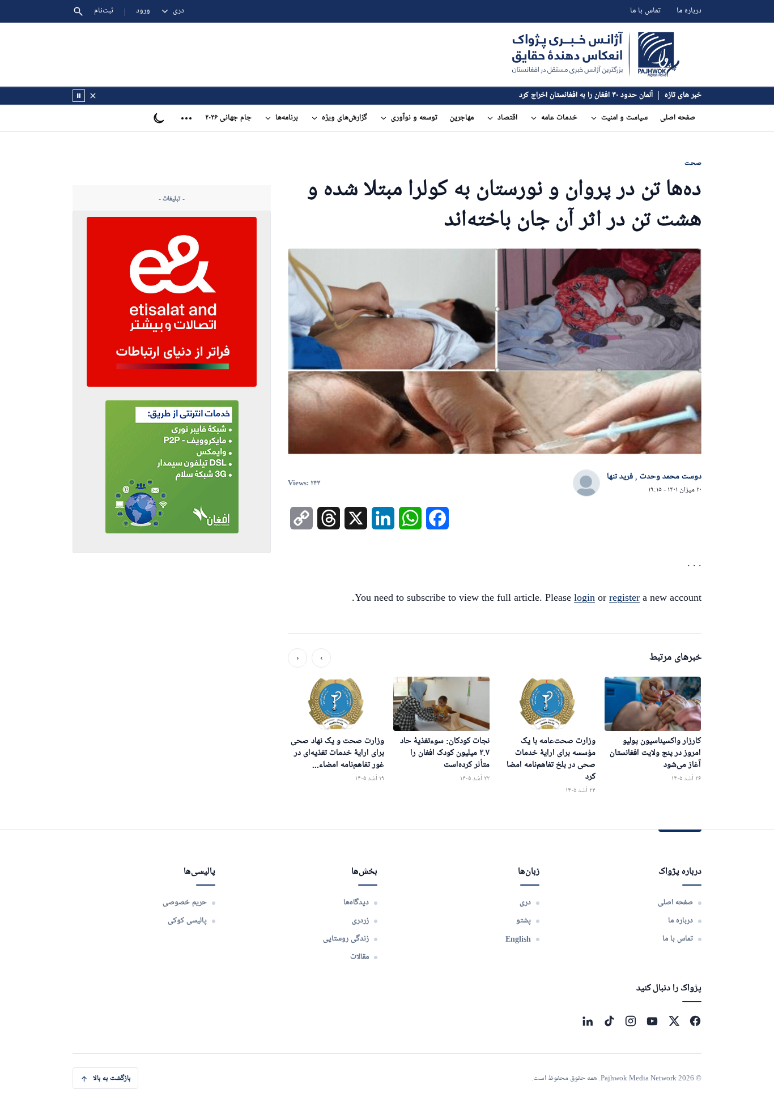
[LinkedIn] (587, 1021)
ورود (143, 11)
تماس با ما (645, 11)
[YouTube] (652, 1021)
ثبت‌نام (104, 11)
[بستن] (93, 95)
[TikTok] (609, 1021)
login (584, 597)
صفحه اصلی (677, 118)
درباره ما (689, 11)
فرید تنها (620, 476)
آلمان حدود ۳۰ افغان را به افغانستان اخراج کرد (586, 95)
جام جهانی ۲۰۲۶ (228, 118)
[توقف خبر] (79, 95)
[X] (673, 1021)
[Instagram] (630, 1021)
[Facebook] (695, 1021)
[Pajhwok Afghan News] (595, 54)
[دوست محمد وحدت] (586, 483)
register (624, 597)
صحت (692, 163)
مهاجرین (462, 118)
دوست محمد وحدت (670, 476)
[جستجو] (78, 11)
